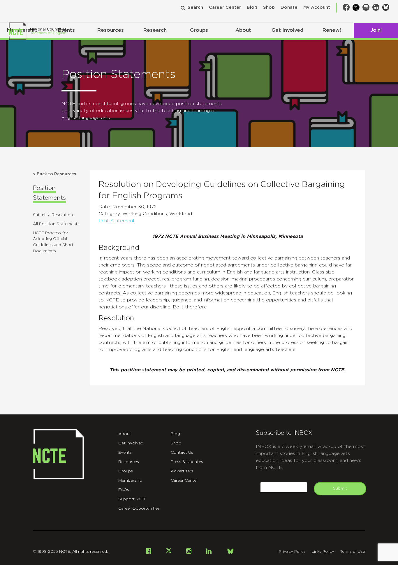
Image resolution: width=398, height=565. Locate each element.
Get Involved (287, 30)
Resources (110, 30)
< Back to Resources (54, 174)
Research (155, 30)
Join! (376, 30)
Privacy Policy (292, 552)
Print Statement (116, 220)
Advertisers (182, 471)
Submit (340, 488)
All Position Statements (56, 224)
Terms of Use (352, 552)
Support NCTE (132, 499)
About (243, 30)
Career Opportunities (139, 508)
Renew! (331, 30)
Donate (289, 7)
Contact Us (182, 453)
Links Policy (323, 552)
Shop (269, 7)
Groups (199, 30)
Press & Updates (187, 462)
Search (195, 7)
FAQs (123, 490)
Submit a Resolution (53, 215)
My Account (316, 7)
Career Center (225, 7)
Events (125, 453)
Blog (252, 7)
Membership (130, 481)
